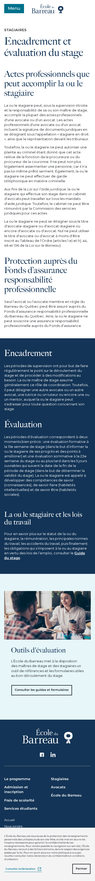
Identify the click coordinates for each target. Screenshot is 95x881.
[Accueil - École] (47, 8)
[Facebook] (42, 755)
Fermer (81, 868)
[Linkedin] (53, 755)
